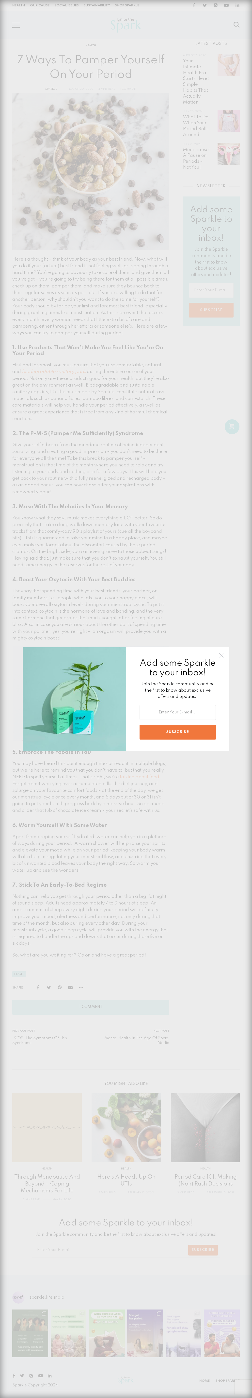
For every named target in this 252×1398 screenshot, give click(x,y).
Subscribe (177, 732)
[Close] (221, 655)
